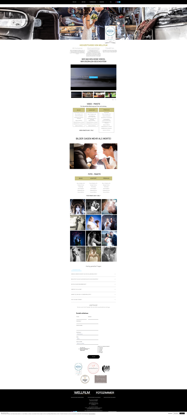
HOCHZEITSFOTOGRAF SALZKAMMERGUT (94, 397)
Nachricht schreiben (79, 325)
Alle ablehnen (176, 413)
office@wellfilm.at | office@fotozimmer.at (95, 407)
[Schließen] (185, 413)
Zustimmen (182, 413)
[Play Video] (76, 95)
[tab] (76, 269)
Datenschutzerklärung (98, 410)
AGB (85, 410)
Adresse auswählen (79, 341)
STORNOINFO (88, 410)
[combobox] (87, 343)
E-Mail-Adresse (78, 332)
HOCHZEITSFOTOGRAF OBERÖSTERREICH (77, 397)
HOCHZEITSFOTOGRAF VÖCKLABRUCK (110, 397)
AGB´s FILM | (93, 410)
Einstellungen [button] (170, 413)
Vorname (77, 316)
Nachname (89, 316)
